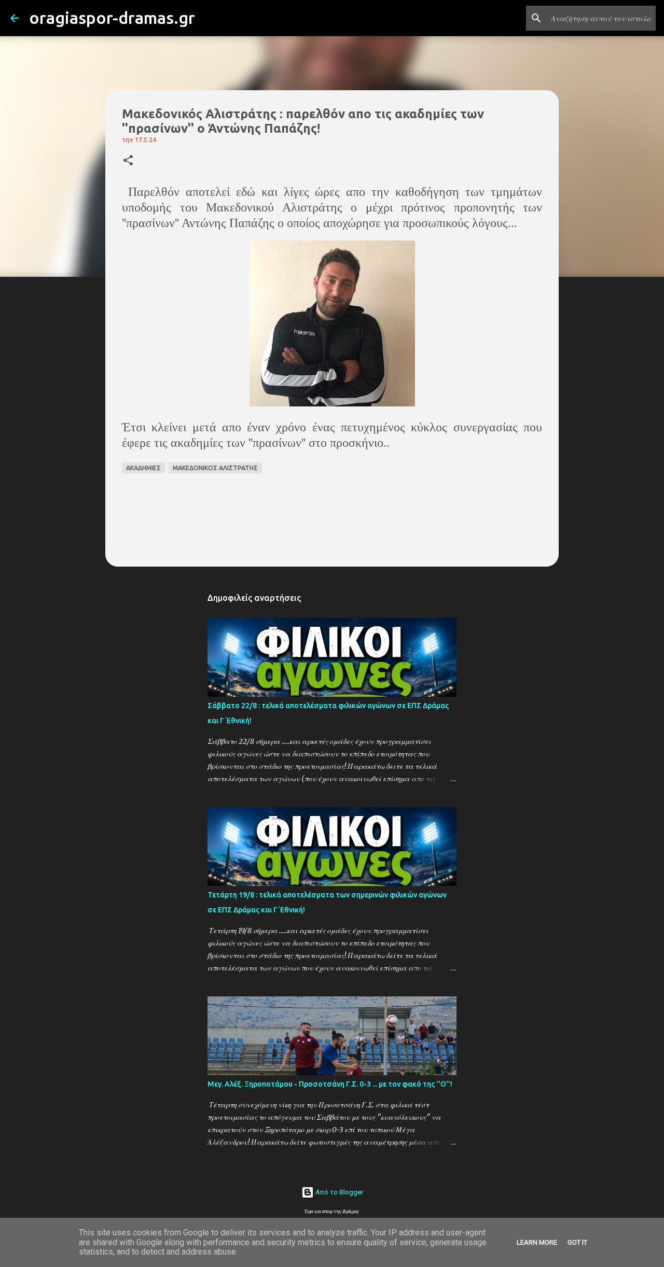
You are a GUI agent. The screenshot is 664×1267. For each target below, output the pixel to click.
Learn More (537, 1242)
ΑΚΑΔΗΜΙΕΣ (143, 467)
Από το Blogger (338, 1192)
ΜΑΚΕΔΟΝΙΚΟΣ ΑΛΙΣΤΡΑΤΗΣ (215, 467)
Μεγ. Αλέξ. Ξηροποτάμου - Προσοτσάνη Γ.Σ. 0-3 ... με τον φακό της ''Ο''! (330, 1084)
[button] (128, 161)
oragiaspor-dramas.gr (112, 17)
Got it (577, 1242)
